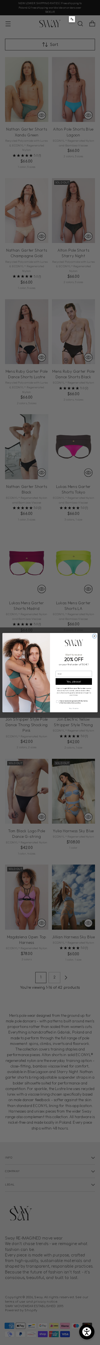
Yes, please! (73, 681)
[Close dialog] (94, 636)
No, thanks (73, 708)
